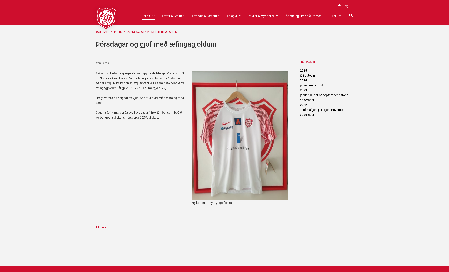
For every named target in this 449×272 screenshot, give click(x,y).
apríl (303, 110)
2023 (303, 90)
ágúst (319, 85)
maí (312, 85)
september (331, 95)
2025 (303, 70)
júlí (302, 75)
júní (315, 110)
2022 (303, 105)
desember (307, 100)
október (310, 75)
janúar (304, 85)
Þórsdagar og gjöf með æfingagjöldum (151, 32)
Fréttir (117, 32)
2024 (303, 80)
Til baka (101, 227)
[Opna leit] (351, 15)
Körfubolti (102, 32)
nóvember (338, 110)
